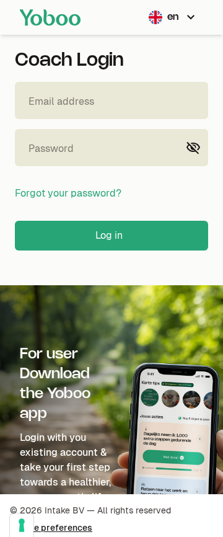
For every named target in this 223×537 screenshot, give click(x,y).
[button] (173, 17)
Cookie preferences (51, 528)
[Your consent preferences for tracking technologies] (21, 525)
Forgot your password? (68, 193)
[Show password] (193, 147)
